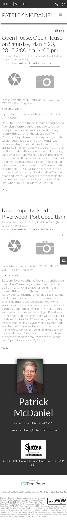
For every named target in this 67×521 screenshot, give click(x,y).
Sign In (6, 4)
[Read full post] (14, 79)
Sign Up (20, 4)
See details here (12, 108)
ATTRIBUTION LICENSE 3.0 (53, 491)
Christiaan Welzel (22, 491)
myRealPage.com (33, 484)
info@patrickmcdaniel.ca (41, 430)
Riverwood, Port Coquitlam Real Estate (32, 63)
